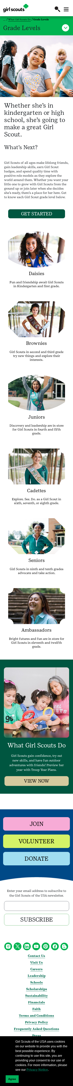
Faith (36, 1009)
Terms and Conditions (36, 1015)
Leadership (37, 976)
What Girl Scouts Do (19, 19)
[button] (57, 9)
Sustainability (36, 996)
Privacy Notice (37, 1069)
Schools (36, 982)
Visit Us (36, 962)
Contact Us (36, 956)
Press (36, 1035)
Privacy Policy (36, 1022)
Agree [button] (12, 1079)
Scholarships (36, 989)
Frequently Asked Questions (36, 1029)
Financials (36, 1002)
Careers (36, 969)
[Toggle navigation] (66, 9)
